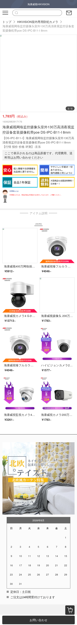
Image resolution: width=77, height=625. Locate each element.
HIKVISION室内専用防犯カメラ (37, 22)
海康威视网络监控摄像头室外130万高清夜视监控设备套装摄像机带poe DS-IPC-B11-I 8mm (38, 28)
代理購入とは (13, 191)
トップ (6, 22)
